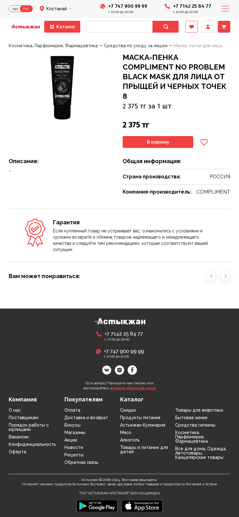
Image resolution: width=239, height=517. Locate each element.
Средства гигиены (195, 425)
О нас (15, 410)
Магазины (74, 432)
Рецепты (74, 455)
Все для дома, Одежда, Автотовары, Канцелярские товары (201, 453)
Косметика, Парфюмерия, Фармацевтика (191, 436)
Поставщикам (23, 417)
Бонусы (72, 425)
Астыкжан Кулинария (142, 425)
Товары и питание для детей (144, 449)
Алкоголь (130, 440)
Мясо (125, 432)
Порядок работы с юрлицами (29, 427)
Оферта (17, 452)
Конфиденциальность (32, 444)
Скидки (128, 410)
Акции (70, 440)
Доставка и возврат (86, 417)
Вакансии (19, 437)
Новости (73, 447)
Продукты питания (140, 417)
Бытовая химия (191, 417)
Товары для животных (199, 410)
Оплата (72, 410)
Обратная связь (81, 462)
